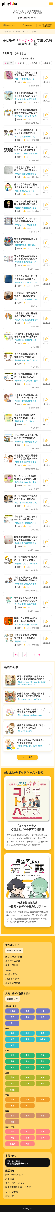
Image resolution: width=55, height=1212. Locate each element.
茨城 (12, 1033)
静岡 (27, 1067)
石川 (42, 1055)
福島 (12, 1023)
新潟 (12, 1055)
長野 (42, 1061)
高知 (12, 1121)
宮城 (27, 1017)
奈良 (42, 1083)
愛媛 (42, 1115)
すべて (8, 63)
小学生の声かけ (12, 982)
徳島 (12, 1115)
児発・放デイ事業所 (17, 1162)
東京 (27, 1039)
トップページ (6, 32)
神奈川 (42, 1039)
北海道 (12, 1011)
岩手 (12, 1017)
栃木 (27, 1033)
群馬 (42, 1033)
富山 (27, 1055)
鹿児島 (12, 1143)
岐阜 (12, 1067)
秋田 (42, 1011)
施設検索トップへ (12, 999)
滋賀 (12, 1083)
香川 (27, 1115)
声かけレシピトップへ (14, 951)
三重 (42, 1077)
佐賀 (27, 1131)
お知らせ (9, 1195)
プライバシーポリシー (16, 1183)
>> (39, 654)
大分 (12, 1137)
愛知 (42, 1067)
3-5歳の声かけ (12, 978)
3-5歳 (33, 63)
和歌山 (12, 1089)
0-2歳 (21, 63)
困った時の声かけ (13, 956)
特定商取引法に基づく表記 (18, 1187)
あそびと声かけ (12, 961)
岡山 (42, 1099)
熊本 (27, 1137)
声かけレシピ (20, 32)
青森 (27, 1011)
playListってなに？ (14, 1174)
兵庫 (27, 1083)
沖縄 (27, 1143)
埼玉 (12, 1039)
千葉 (12, 1045)
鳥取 (12, 1099)
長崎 (42, 1131)
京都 (12, 1077)
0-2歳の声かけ (12, 974)
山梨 (27, 1061)
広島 (12, 1105)
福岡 (12, 1131)
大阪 (27, 1077)
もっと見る (27, 757)
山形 (42, 1017)
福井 (12, 1061)
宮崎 (42, 1137)
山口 (27, 1105)
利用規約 (9, 1178)
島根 (27, 1099)
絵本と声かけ (11, 965)
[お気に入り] (46, 77)
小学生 (46, 63)
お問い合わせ (11, 1191)
